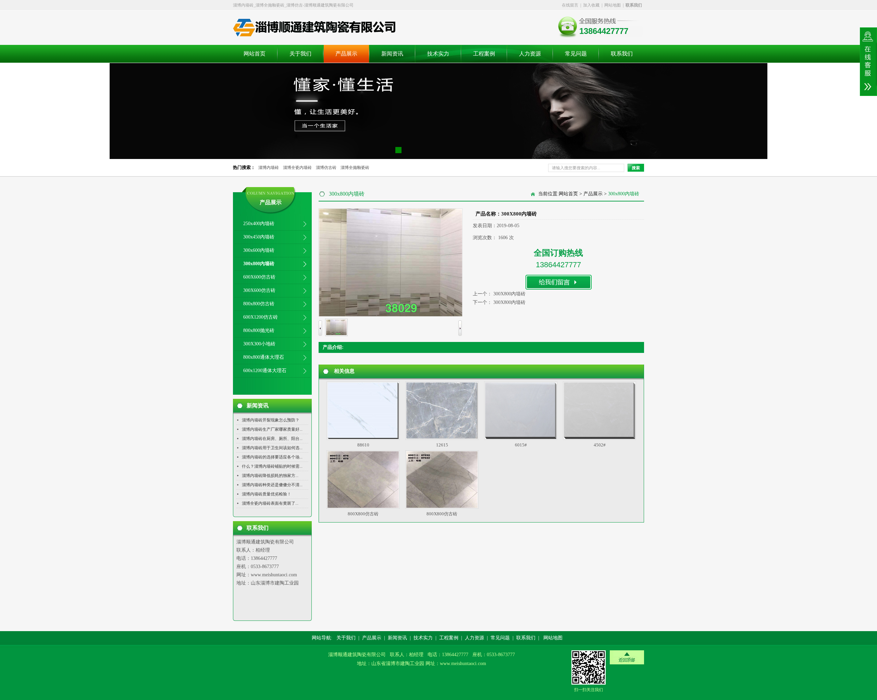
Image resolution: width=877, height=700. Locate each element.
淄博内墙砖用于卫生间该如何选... (272, 447)
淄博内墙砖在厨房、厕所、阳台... (272, 438)
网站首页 (254, 54)
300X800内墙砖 (509, 293)
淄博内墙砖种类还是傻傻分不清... (272, 484)
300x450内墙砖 (258, 237)
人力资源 (530, 54)
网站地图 (612, 5)
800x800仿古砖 (258, 303)
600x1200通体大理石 (264, 370)
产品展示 (346, 54)
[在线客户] (868, 61)
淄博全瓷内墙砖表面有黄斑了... (270, 503)
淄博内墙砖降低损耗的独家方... (270, 475)
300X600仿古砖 (259, 290)
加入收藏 (591, 5)
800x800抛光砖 (258, 330)
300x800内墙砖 (258, 263)
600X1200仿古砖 (260, 317)
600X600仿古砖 (259, 277)
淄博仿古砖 (326, 167)
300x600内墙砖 (258, 250)
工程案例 (484, 54)
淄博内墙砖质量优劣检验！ (266, 494)
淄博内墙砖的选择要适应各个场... (272, 457)
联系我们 (622, 54)
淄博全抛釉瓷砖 (355, 167)
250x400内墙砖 (258, 223)
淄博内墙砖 (268, 167)
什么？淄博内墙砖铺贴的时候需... (272, 466)
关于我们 (300, 54)
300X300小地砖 (259, 343)
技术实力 (438, 54)
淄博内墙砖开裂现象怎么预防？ (270, 420)
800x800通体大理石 (263, 357)
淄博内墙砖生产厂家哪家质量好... (272, 429)
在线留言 (570, 5)
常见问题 (576, 54)
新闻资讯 (392, 54)
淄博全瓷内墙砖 (297, 167)
